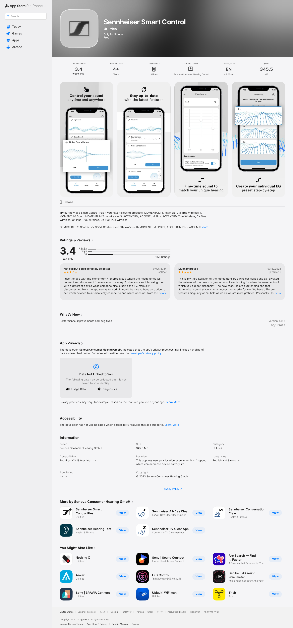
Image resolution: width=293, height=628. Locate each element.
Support (136, 624)
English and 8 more (225, 460)
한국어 (160, 612)
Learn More (173, 402)
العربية (102, 612)
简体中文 (127, 612)
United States (67, 612)
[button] (25, 27)
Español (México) (87, 612)
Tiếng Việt (195, 612)
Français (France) (144, 612)
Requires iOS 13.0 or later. (76, 460)
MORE (163, 293)
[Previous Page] (56, 139)
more (205, 227)
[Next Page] (289, 139)
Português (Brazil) (176, 612)
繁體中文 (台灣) (211, 612)
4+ (61, 476)
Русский (114, 612)
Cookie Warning (120, 624)
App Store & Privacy (97, 624)
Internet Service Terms (71, 624)
